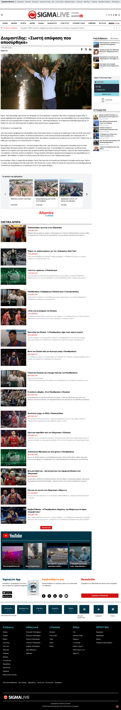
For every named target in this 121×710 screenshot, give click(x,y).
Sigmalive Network (8, 2)
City (53, 2)
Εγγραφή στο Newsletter (100, 595)
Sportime (35, 2)
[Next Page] (86, 194)
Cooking (94, 2)
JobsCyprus (115, 2)
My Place (87, 2)
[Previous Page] (5, 194)
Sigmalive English (104, 2)
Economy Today (45, 2)
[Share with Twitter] (86, 49)
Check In (79, 2)
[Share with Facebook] (81, 49)
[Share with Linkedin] (90, 49)
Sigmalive (20, 2)
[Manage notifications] (117, 706)
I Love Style (59, 2)
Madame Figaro (70, 2)
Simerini (28, 2)
